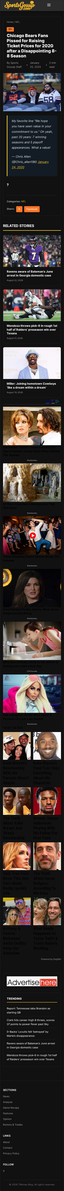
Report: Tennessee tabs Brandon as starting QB (28, 1010)
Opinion (7, 1119)
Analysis (7, 1102)
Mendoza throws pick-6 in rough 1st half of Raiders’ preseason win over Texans (32, 329)
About (6, 1142)
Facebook (31, 209)
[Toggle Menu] (49, 5)
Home (10, 22)
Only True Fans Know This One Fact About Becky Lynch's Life (16, 883)
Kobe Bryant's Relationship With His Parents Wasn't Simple (16, 773)
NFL (17, 22)
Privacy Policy (11, 1153)
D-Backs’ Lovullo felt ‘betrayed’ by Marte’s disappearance (27, 1033)
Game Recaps (11, 1107)
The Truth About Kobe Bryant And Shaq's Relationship (14, 828)
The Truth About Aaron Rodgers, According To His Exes (44, 883)
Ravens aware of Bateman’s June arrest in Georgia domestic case (30, 273)
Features (8, 1113)
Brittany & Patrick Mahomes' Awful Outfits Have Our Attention (14, 941)
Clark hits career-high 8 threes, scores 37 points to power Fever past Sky (31, 1022)
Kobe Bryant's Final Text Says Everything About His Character (46, 773)
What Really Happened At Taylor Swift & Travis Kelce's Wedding (45, 938)
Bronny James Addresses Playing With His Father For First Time (45, 828)
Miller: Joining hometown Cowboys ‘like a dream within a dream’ (31, 385)
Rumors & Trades (13, 1124)
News (6, 1096)
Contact (7, 1147)
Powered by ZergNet (51, 959)
